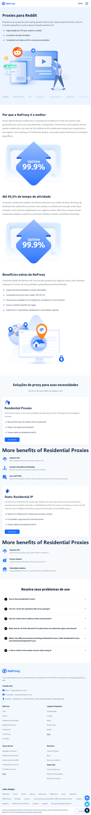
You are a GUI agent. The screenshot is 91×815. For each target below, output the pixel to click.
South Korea (51, 725)
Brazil (49, 720)
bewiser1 (5, 803)
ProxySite (5, 738)
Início (4, 711)
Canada (49, 716)
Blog (48, 755)
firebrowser (43, 794)
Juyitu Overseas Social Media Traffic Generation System (52, 799)
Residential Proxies (9, 725)
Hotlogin (17, 799)
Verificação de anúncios (10, 755)
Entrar (80, 3)
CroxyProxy (6, 734)
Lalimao (27, 799)
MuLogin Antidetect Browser (61, 803)
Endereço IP (6, 729)
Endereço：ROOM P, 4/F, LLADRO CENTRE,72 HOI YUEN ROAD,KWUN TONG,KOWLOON (34, 699)
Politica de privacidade (25, 812)
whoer (63, 794)
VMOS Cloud (6, 799)
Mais (49, 734)
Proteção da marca (9, 769)
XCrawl (23, 794)
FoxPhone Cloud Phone (20, 803)
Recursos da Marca (53, 760)
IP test (15, 794)
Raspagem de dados (9, 751)
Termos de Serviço (53, 769)
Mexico (49, 729)
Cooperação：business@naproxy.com (18, 695)
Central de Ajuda (53, 751)
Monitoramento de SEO (10, 760)
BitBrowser (54, 794)
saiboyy (32, 794)
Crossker (79, 799)
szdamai (45, 803)
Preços (4, 716)
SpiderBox (73, 794)
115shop (35, 803)
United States (51, 711)
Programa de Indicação (10, 720)
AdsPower (5, 794)
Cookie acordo (37, 812)
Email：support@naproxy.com (16, 690)
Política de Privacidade (55, 774)
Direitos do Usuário (53, 778)
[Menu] (86, 3)
